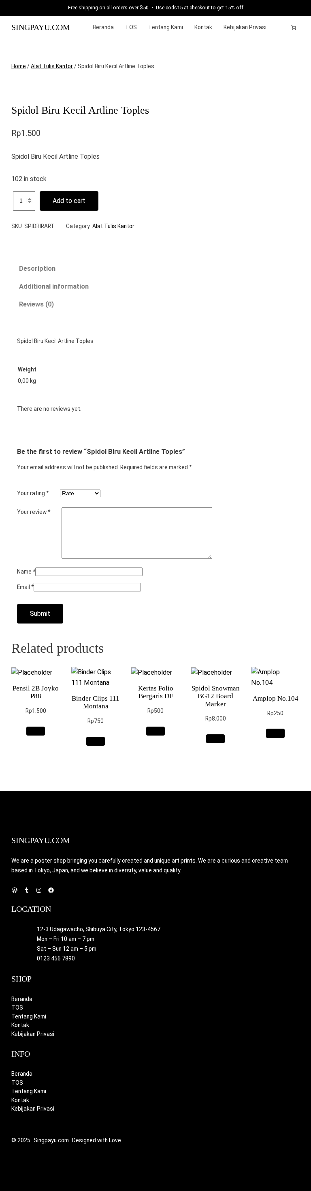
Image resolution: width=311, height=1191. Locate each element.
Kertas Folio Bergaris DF (155, 692)
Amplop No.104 (275, 698)
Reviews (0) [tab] (36, 304)
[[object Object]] (294, 28)
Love (115, 1140)
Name (26, 571)
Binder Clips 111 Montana (95, 702)
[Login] (281, 27)
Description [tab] (37, 268)
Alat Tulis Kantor (52, 66)
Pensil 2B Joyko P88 (36, 692)
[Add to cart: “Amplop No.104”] (275, 733)
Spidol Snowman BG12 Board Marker (216, 696)
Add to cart (69, 201)
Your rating (33, 493)
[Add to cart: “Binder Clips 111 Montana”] (95, 741)
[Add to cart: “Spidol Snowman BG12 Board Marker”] (215, 738)
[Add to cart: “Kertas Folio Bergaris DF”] (155, 731)
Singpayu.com (40, 27)
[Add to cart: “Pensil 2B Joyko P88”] (35, 731)
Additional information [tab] (54, 286)
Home (18, 66)
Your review (33, 512)
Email (25, 587)
